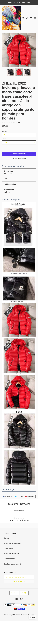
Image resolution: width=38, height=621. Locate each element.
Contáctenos (8, 548)
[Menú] (35, 18)
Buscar (6, 538)
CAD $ (23, 593)
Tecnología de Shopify (27, 615)
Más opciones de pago (19, 158)
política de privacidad (11, 554)
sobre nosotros (9, 559)
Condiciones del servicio (13, 564)
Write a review (19, 510)
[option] (10, 72)
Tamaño (4, 131)
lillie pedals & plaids (15, 615)
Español (13, 593)
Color (4, 139)
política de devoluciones (12, 543)
